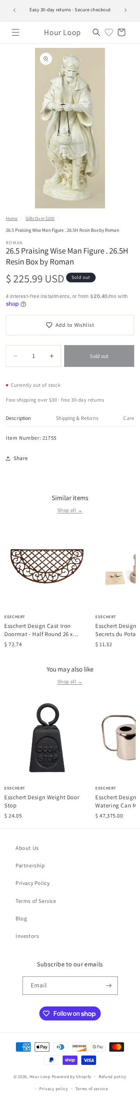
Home (12, 218)
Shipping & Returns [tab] (77, 417)
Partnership (30, 865)
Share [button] (21, 458)
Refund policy (112, 1076)
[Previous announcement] (14, 10)
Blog (21, 918)
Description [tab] (18, 417)
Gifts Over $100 (40, 218)
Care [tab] (128, 417)
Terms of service (91, 1088)
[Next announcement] (125, 10)
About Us (27, 847)
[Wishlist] (109, 32)
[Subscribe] (108, 985)
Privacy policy (53, 1088)
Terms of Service (36, 900)
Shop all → (70, 510)
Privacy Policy (32, 882)
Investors (27, 935)
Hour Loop (40, 1076)
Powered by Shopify (72, 1076)
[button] (15, 32)
